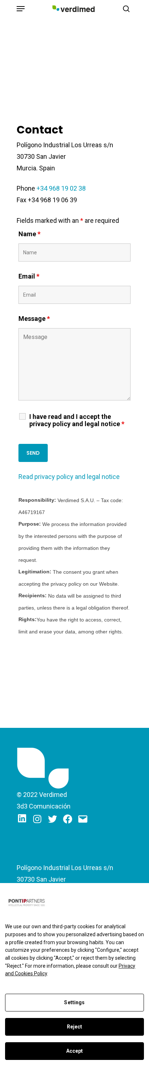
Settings (74, 1002)
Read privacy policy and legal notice (69, 476)
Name (29, 234)
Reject (74, 1027)
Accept (74, 1051)
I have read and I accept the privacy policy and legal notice (76, 420)
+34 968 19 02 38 (61, 188)
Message (34, 318)
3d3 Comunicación (44, 806)
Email (28, 276)
